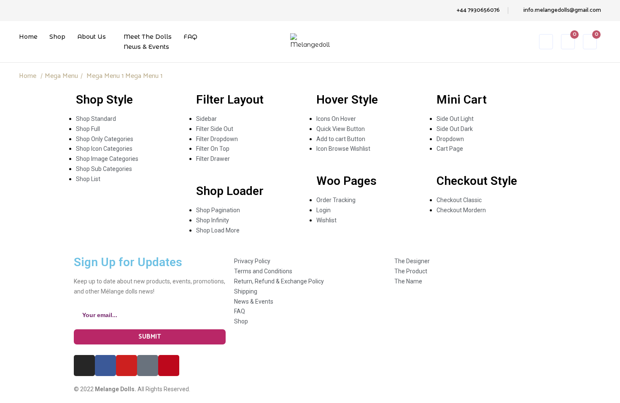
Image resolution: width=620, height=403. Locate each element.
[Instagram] (84, 365)
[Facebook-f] (105, 365)
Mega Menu (61, 76)
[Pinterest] (168, 365)
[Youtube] (126, 365)
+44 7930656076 (478, 10)
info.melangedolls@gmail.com (562, 10)
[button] (589, 43)
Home (27, 76)
